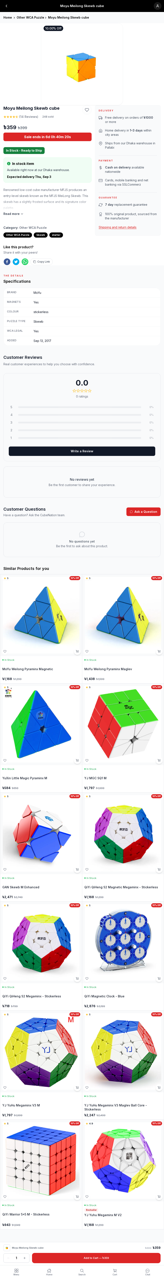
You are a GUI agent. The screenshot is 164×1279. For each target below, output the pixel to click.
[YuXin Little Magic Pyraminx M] (41, 737)
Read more (11, 214)
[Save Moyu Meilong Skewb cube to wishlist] (87, 110)
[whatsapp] (25, 261)
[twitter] (16, 261)
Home (7, 17)
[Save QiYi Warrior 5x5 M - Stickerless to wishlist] (5, 1196)
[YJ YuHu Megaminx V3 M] (41, 1065)
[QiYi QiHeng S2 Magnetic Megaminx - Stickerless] (123, 847)
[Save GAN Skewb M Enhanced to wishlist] (5, 869)
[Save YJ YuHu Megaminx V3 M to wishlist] (5, 1087)
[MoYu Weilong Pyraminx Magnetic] (41, 628)
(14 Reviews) (28, 116)
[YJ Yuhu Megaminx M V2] (123, 1174)
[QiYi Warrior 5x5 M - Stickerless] (41, 1174)
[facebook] (7, 261)
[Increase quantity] (24, 1258)
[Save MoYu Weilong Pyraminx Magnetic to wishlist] (5, 651)
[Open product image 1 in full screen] (82, 64)
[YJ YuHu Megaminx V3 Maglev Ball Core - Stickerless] (123, 1065)
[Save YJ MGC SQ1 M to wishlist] (87, 760)
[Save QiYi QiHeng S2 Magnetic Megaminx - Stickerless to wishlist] (87, 869)
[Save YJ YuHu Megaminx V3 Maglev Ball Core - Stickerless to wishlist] (87, 1087)
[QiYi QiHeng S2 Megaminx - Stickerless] (41, 956)
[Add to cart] (77, 651)
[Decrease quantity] (8, 1258)
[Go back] (6, 6)
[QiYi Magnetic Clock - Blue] (123, 956)
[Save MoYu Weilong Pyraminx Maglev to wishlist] (87, 651)
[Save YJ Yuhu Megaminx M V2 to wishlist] (87, 1196)
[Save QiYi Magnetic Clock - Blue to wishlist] (87, 978)
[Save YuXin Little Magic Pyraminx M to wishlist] (5, 760)
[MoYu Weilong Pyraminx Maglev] (123, 628)
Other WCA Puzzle (30, 17)
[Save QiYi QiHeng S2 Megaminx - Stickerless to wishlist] (5, 978)
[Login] (157, 6)
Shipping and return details (117, 227)
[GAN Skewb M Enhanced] (41, 847)
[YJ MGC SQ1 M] (123, 737)
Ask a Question (146, 511)
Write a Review (82, 451)
